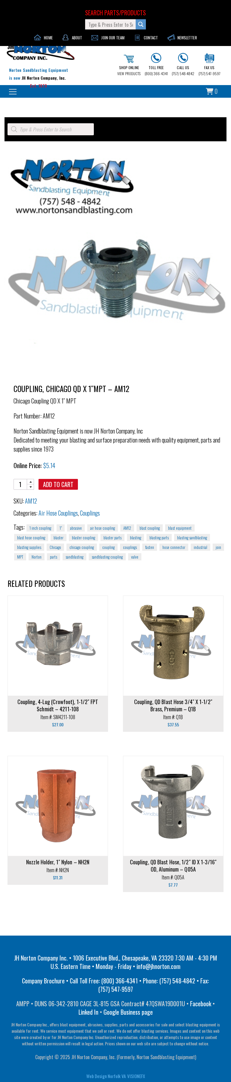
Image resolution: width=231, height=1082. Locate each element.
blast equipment (180, 528)
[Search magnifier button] (141, 24)
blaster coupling (83, 538)
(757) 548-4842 (183, 70)
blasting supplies (29, 547)
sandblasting (74, 557)
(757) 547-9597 (209, 70)
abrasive (76, 528)
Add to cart (58, 484)
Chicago (55, 547)
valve (134, 557)
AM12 (127, 528)
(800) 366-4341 (156, 70)
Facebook (200, 1003)
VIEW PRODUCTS (128, 70)
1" (61, 528)
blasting (135, 538)
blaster (58, 538)
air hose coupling (102, 528)
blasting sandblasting (192, 538)
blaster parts (112, 538)
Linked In (88, 1012)
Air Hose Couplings (58, 512)
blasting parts (159, 538)
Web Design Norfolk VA (106, 1076)
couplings (130, 547)
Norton (37, 557)
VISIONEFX (136, 1076)
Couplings (90, 512)
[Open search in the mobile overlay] (51, 129)
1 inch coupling (40, 528)
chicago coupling (81, 547)
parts (53, 557)
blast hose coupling (31, 538)
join (218, 547)
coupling (108, 547)
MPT (20, 557)
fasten (149, 547)
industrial (200, 547)
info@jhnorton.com (158, 966)
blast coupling (150, 528)
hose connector (173, 547)
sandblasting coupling (107, 557)
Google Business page (128, 1012)
